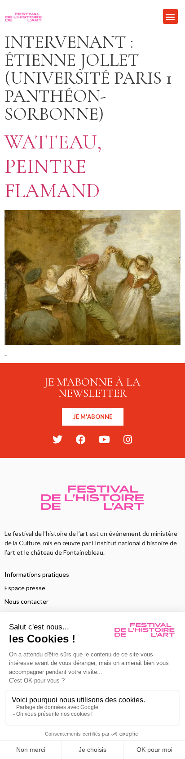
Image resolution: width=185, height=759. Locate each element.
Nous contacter (26, 601)
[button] (170, 16)
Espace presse (24, 588)
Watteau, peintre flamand (53, 166)
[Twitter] (57, 440)
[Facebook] (81, 440)
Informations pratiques (36, 574)
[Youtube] (104, 440)
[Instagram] (127, 440)
